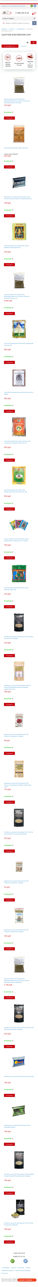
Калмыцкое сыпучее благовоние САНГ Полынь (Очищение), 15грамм (16, 882)
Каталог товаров (8, 18)
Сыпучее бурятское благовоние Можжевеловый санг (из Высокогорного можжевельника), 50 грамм (17, 101)
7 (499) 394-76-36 (19, 1253)
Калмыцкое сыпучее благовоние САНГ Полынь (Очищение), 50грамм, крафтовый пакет (17, 785)
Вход (3, 6)
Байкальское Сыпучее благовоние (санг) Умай (19, 1076)
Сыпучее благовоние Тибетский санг (16, 148)
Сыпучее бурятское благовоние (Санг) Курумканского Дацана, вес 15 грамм (16, 540)
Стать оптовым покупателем (15, 6)
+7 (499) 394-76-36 (22, 13)
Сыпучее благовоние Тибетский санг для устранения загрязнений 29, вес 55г (17, 442)
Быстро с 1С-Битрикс (25, 1280)
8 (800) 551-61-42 (19, 1256)
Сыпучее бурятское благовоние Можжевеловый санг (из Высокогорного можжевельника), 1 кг (17, 296)
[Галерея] (27, 42)
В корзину (9, 118)
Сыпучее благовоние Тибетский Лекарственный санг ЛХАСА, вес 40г (15, 491)
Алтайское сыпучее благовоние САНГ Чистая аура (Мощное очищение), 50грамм (18, 833)
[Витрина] (33, 42)
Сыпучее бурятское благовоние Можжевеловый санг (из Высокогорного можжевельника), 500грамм (17, 980)
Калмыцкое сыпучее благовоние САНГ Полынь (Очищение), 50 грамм (16, 930)
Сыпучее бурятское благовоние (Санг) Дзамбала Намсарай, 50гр (16, 246)
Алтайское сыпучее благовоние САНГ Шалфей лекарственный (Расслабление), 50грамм (19, 1175)
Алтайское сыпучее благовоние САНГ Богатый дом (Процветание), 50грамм (19, 1028)
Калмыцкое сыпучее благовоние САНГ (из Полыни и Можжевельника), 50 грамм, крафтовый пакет (17, 687)
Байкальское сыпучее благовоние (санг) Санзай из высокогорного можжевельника (18, 197)
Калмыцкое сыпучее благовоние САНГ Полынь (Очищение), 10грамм (16, 735)
